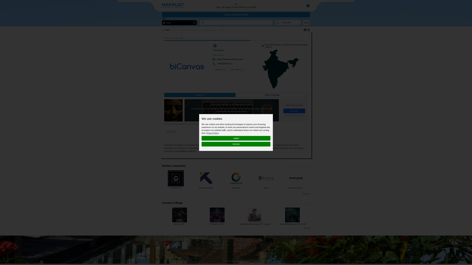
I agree (236, 138)
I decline (236, 144)
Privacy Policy (212, 133)
